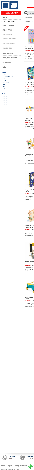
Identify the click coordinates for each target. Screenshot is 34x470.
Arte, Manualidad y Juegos (8, 21)
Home (3, 466)
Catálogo (26, 17)
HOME (23, 4)
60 (24, 23)
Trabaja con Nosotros (21, 466)
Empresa (10, 466)
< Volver (4, 17)
